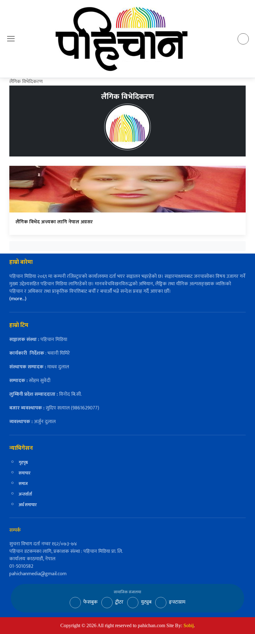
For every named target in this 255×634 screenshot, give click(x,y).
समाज (23, 483)
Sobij (188, 625)
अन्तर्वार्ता (25, 494)
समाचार (24, 473)
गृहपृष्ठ (23, 462)
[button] (11, 39)
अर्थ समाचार (28, 504)
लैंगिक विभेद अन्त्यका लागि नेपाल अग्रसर (54, 222)
